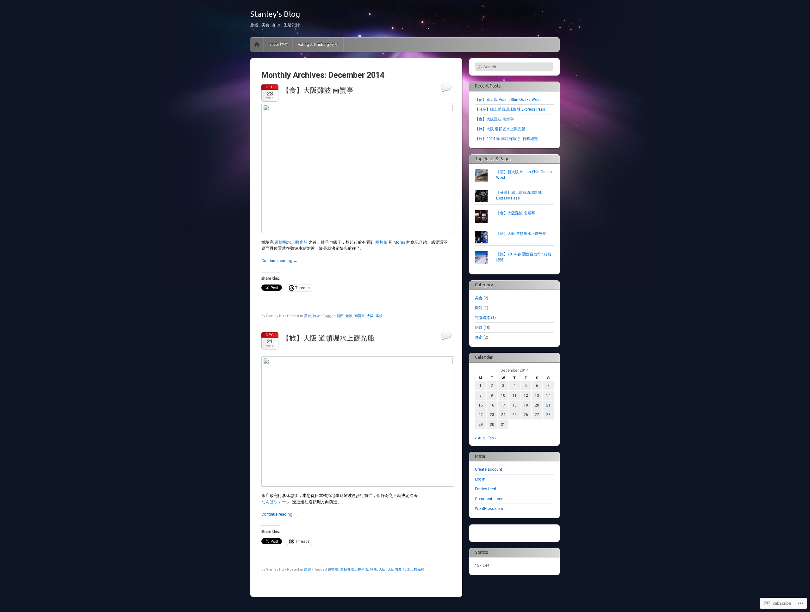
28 (548, 415)
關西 (340, 316)
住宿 (479, 337)
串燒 (379, 316)
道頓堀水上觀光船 (291, 242)
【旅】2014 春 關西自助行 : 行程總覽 (506, 139)
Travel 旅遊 (278, 44)
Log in (480, 479)
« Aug (480, 438)
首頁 (257, 44)
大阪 (370, 316)
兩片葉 (381, 242)
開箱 (479, 308)
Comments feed (489, 499)
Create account (488, 469)
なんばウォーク (275, 501)
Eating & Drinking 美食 (318, 44)
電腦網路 (482, 317)
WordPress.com (489, 508)
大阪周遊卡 (396, 569)
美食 (307, 316)
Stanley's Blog (275, 13)
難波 (349, 316)
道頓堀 (333, 569)
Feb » (492, 438)
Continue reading (279, 260)
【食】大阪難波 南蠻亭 (317, 90)
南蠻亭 (359, 316)
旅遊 (316, 316)
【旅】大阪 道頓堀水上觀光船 (328, 338)
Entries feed (485, 489)
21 (548, 405)
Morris (399, 242)
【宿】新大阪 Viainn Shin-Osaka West (508, 99)
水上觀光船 (415, 569)
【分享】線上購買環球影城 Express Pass (510, 109)
